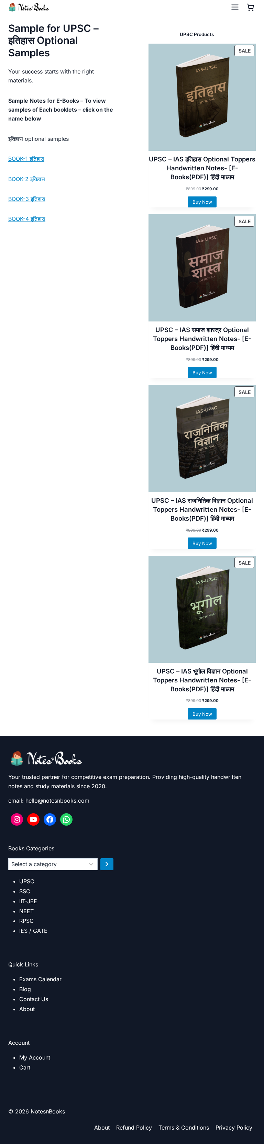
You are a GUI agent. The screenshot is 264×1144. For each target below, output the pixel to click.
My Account (34, 1057)
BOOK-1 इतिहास (26, 158)
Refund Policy (134, 1127)
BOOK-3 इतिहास (26, 198)
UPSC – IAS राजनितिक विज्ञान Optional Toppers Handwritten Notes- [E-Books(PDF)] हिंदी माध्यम (202, 509)
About (27, 1009)
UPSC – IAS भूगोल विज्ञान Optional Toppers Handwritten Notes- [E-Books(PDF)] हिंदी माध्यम (202, 680)
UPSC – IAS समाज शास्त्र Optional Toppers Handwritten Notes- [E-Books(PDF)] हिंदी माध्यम (202, 338)
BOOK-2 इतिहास (26, 178)
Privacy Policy (234, 1127)
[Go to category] (106, 864)
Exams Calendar (40, 979)
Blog (25, 989)
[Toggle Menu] (235, 7)
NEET (26, 911)
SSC (24, 891)
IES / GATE (33, 930)
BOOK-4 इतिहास (26, 218)
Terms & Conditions (183, 1127)
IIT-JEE (28, 901)
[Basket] (250, 7)
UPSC (26, 881)
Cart (24, 1067)
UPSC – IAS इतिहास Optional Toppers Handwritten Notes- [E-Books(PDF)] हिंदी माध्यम (202, 168)
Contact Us (33, 999)
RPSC (26, 920)
